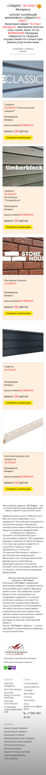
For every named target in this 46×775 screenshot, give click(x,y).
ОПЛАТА (28, 697)
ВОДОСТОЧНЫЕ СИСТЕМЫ (17, 752)
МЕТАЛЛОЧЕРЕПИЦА (14, 745)
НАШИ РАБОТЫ (31, 687)
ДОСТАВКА (29, 694)
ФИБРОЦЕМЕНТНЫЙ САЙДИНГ (19, 738)
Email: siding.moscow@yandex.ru (33, 706)
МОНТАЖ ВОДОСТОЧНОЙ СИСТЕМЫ (12, 695)
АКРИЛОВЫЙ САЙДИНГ (15, 732)
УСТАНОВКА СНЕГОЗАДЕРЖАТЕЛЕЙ (13, 709)
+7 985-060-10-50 (33, 715)
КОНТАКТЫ (29, 700)
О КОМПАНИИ (31, 683)
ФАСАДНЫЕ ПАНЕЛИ (14, 735)
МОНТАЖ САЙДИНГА (9, 684)
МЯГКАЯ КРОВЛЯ (12, 749)
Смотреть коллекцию (18, 137)
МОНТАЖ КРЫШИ (13, 689)
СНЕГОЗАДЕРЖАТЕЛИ (14, 755)
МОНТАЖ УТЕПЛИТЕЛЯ (10, 702)
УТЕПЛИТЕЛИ (11, 759)
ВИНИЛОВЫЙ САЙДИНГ (16, 728)
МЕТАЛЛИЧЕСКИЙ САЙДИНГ (18, 742)
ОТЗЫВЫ (28, 690)
